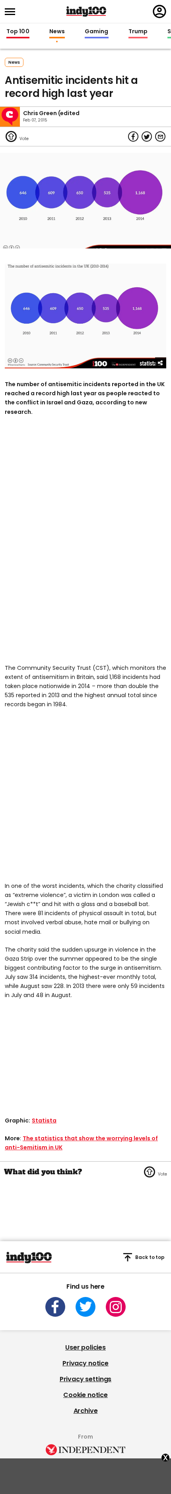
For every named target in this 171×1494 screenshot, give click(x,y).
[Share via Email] (160, 136)
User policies (85, 1347)
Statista (44, 1120)
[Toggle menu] (12, 12)
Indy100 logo (86, 11)
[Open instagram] (116, 1307)
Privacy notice (85, 1363)
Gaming (97, 31)
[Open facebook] (55, 1307)
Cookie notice (85, 1394)
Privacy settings (85, 1379)
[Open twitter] (85, 1307)
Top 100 (17, 31)
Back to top (150, 1257)
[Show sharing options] (160, 362)
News (57, 31)
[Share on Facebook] (133, 136)
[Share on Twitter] (147, 136)
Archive (86, 1410)
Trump (138, 31)
